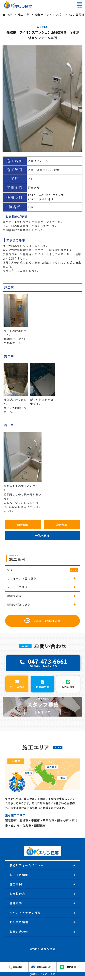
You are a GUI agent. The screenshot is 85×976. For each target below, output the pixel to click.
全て (41, 569)
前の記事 (23, 525)
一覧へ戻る (42, 535)
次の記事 (62, 525)
